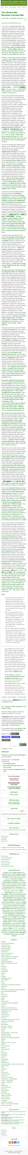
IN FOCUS (3, 973)
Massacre (22, 907)
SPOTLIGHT (3, 1004)
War (17, 931)
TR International (4, 856)
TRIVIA (2, 1067)
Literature (11, 907)
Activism (5, 872)
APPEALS (3, 1006)
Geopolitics (5, 894)
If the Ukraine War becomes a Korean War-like (13, 414)
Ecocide (8, 885)
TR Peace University (5, 859)
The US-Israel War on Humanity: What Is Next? (14, 770)
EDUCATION (4, 994)
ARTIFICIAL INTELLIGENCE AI (7, 1021)
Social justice (6, 923)
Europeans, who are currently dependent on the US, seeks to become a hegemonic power (13, 561)
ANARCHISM (4, 1060)
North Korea (8, 706)
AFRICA (3, 974)
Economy (20, 885)
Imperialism (10, 897)
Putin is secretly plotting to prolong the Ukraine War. (12, 126)
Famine (13, 889)
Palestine (11, 915)
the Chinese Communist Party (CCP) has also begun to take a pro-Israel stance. (14, 397)
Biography (14, 875)
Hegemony (6, 896)
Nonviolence (6, 911)
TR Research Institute (5, 862)
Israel (24, 902)
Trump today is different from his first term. (13, 380)
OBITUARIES (4, 1092)
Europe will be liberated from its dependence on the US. (13, 492)
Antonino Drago (4, 1122)
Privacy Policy (4, 1135)
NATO (23, 910)
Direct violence (17, 884)
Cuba (19, 882)
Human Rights (20, 896)
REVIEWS (3, 1039)
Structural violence (13, 925)
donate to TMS (22, 728)
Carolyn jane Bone (5, 1111)
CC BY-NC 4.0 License (22, 745)
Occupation (5, 913)
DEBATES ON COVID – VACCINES (8, 1042)
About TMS (24, 7)
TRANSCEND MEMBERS (6, 961)
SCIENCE (3, 1044)
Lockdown (16, 907)
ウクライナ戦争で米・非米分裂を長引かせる (14, 128)
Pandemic (4, 917)
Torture (4, 926)
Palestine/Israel (20, 915)
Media (3, 908)
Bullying (23, 875)
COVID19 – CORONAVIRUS (7, 1080)
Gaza (21, 890)
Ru (14, 443)
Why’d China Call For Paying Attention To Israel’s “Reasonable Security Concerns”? (14, 404)
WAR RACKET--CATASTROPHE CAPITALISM (12, 18)
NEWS (2, 981)
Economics (14, 885)
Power (5, 918)
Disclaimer (3, 1133)
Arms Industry (18, 874)
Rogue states (21, 920)
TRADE (2, 1057)
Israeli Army (12, 903)
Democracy (10, 884)
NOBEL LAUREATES (5, 955)
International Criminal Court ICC (17, 900)
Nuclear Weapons (20, 911)
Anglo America (17, 872)
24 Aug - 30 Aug (14, 794)
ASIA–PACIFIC (4, 986)
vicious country (19, 391)
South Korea (19, 706)
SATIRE (2, 1041)
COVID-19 (21, 880)
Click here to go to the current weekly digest (13, 755)
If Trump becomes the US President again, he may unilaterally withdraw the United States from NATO (14, 271)
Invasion (17, 902)
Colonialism (14, 879)
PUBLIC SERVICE (5, 1065)
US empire (15, 929)
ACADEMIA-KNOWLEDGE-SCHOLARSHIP (10, 1019)
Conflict (20, 879)
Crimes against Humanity (10, 882)
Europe (23, 887)
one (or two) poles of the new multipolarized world (14, 357)
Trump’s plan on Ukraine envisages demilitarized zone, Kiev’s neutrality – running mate (14, 265)
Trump (9, 927)
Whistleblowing (7, 934)
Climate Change (17, 877)
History (12, 896)
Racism (5, 920)
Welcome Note (4, 841)
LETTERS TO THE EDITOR (7, 1077)
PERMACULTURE (5, 1062)
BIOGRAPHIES (4, 951)
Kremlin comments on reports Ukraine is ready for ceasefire (13, 218)
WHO (13, 934)
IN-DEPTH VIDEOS (5, 1097)
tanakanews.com (17, 671)
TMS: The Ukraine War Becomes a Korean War (13, 724)
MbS (3, 394)
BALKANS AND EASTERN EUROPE (9, 991)
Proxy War (14, 918)
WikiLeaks (17, 934)
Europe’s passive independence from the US (13, 550)
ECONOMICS (4, 1055)
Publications (3, 839)
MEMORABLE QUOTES (6, 978)
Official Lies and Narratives (15, 913)
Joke (4, 905)
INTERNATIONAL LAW (6, 1011)
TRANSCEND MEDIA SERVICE (14, 1)
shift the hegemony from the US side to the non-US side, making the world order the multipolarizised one (14, 199)
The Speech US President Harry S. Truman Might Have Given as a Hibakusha (13, 1120)
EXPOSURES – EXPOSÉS (6, 1027)
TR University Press (5, 864)
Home (2, 7)
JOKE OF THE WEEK (5, 1093)
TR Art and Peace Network (6, 857)
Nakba (19, 910)
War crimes (22, 931)
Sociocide (13, 923)
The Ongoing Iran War (9, 763)
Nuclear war (13, 911)
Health (24, 894)
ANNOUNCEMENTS (5, 950)
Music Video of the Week (6, 1105)
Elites (24, 885)
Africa (10, 872)
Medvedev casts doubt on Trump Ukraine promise (14, 316)
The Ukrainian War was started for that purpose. (13, 203)
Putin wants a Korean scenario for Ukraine (12, 135)
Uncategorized (4, 1100)
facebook (16, 737)
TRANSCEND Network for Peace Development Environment (15, 677)
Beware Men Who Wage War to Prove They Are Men (13, 766)
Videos (19, 7)
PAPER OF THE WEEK (6, 948)
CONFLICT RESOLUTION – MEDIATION (9, 956)
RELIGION (3, 1047)
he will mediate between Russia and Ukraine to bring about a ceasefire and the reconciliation (13, 238)
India (15, 897)
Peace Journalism (12, 7)
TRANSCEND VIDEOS (6, 946)
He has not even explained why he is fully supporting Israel (14, 390)
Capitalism (5, 877)
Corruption (14, 880)
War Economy (5, 932)
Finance (21, 889)
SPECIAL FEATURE (5, 1046)
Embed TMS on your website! (14, 1145)
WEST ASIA (3, 1017)
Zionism (14, 936)
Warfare (9, 708)
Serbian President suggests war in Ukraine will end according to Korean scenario (13, 47)
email (14, 733)
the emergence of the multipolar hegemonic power (11, 353)
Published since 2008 (14, 1152)
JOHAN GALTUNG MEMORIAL (7, 943)
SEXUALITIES (4, 1075)
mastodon (6, 737)
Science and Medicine (19, 921)
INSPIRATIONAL (4, 1085)
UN (19, 927)
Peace (9, 916)
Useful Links (3, 1130)
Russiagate (4, 343)
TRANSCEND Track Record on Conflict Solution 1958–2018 (14, 849)
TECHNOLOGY (4, 971)
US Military (22, 929)
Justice (15, 905)
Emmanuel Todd (13, 488)
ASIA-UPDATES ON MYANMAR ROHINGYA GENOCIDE (13, 989)
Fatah (17, 889)
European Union (6, 889)
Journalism (9, 905)
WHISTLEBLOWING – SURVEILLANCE (9, 1032)
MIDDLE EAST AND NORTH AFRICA (9, 1008)
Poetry (19, 916)
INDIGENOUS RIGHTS (6, 1034)
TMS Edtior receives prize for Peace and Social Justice (12, 847)
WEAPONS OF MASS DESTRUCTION (9, 963)
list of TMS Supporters (17, 730)
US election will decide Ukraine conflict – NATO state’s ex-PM (13, 400)
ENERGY (3, 988)
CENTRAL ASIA (4, 996)
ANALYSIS (3, 968)
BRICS (19, 160)
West (17, 932)
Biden (4, 875)
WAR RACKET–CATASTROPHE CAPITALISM (10, 984)
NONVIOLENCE (4, 960)
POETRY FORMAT (5, 1090)
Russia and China (10, 160)
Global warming (13, 894)
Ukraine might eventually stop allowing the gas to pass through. (14, 457)
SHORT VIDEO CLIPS (5, 1098)
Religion (10, 920)
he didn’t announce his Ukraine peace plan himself (13, 382)
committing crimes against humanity (11, 392)
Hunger (4, 897)
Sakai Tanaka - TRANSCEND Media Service (11, 23)
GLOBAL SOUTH (4, 1001)
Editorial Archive (4, 836)
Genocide (8, 892)
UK (12, 926)
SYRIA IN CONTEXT (5, 1014)
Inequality (5, 899)
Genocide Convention (17, 892)
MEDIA (2, 999)
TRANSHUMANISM (5, 1049)
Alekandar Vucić (6, 35)
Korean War (13, 40)
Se (14, 484)
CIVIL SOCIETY (4, 1072)
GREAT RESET (4, 1054)
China (10, 877)
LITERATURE (4, 1069)
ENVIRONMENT (4, 1024)
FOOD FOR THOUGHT (6, 1087)
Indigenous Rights (21, 897)
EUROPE (3, 998)
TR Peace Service (5, 861)
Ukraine (4, 708)
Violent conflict (12, 930)
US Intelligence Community (10, 340)
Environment (7, 887)
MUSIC (2, 1070)
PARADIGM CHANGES (6, 1036)
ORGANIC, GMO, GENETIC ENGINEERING (10, 1037)
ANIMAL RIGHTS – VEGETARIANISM (9, 1079)
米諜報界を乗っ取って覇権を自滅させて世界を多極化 (14, 215)
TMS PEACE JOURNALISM (7, 953)
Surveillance (23, 925)
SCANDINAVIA (4, 1012)
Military (16, 908)
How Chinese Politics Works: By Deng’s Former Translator (13, 829)
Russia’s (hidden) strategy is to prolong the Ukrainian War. (13, 165)
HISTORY (3, 1029)
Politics (24, 917)
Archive (6, 7)
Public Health (21, 918)
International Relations (8, 902)
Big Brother (8, 875)
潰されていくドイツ (17, 570)
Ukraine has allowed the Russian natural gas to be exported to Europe (14, 428)
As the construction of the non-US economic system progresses (13, 470)
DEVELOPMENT (4, 1059)
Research (15, 920)
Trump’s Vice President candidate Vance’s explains (13, 248)
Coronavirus (7, 880)
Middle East (9, 908)
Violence (4, 931)
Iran (21, 902)
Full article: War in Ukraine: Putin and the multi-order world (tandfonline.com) (13, 223)
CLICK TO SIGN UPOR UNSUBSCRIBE (14, 803)
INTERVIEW (3, 1052)
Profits (9, 918)
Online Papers (4, 837)
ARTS (2, 1050)
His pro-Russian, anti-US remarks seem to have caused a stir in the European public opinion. (14, 500)
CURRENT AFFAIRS (5, 1074)
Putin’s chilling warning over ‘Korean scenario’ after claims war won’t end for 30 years (13, 50)
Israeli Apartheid (6, 903)
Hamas (20, 894)
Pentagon (14, 917)
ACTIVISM (3, 976)
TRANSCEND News (5, 945)
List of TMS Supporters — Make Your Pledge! (14, 787)
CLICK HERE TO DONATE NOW (14, 779)
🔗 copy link (5, 740)
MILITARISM (3, 966)
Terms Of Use (4, 1131)
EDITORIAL (3, 941)
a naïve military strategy (14, 59)
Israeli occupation (21, 904)
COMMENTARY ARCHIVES (7, 1102)
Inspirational (11, 899)
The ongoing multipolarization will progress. (10, 150)
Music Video (14, 910)
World (22, 934)
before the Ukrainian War (11, 329)
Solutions (19, 923)
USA (24, 706)
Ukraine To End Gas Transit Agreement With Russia (13, 440)
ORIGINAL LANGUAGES (6, 1095)
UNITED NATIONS (5, 1016)
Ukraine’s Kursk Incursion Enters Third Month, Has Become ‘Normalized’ (13, 179)
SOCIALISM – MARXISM (6, 1026)
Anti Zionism (11, 874)
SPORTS (3, 1084)
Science (10, 921)
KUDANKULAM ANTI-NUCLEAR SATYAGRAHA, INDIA (12, 1064)
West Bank (22, 932)
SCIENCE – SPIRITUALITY (7, 1082)
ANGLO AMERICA (5, 979)
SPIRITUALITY (4, 1089)
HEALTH (3, 1031)
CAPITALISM (4, 1022)
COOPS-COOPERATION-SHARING (8, 958)
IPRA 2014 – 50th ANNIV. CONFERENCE (10, 1103)
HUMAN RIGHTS (4, 970)
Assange (24, 874)
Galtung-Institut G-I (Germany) (7, 866)
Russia (13, 706)
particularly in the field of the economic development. (12, 537)
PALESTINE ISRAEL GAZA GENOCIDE (9, 1009)
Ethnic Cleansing (16, 887)
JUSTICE (3, 983)
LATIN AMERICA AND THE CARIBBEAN (9, 1003)
